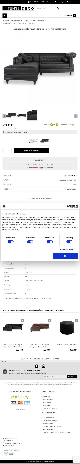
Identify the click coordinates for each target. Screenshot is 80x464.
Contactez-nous (47, 2)
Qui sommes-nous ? (49, 418)
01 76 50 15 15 (34, 2)
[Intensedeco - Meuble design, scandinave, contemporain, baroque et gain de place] (18, 8)
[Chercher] (58, 8)
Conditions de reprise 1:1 (50, 421)
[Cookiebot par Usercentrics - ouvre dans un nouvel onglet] (68, 206)
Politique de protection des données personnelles (58, 432)
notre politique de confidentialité (64, 384)
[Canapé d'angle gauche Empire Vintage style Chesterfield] (40, 327)
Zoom (75, 106)
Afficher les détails (67, 249)
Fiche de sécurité (47, 298)
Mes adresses (47, 402)
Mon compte (60, 2)
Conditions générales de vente (52, 426)
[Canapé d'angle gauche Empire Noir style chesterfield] (45, 141)
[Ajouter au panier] (22, 320)
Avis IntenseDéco (48, 429)
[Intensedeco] (43, 366)
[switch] (30, 241)
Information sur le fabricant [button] (32, 298)
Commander (72, 2)
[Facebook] (36, 366)
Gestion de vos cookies (50, 408)
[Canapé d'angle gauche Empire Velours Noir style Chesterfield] (13, 327)
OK (65, 256)
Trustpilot (3, 361)
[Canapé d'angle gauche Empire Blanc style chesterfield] (34, 141)
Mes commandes (48, 400)
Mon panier (46, 405)
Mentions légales (48, 423)
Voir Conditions (71, 189)
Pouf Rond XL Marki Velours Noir (67, 345)
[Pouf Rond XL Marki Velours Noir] (67, 327)
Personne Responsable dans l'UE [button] (14, 298)
